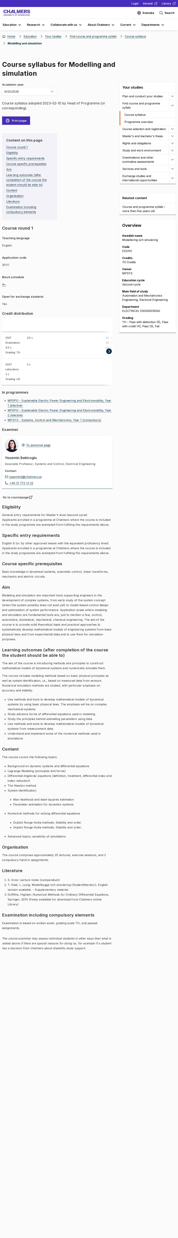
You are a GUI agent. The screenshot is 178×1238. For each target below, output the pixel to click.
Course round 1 (17, 147)
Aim (8, 169)
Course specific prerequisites (26, 164)
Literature (13, 201)
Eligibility (12, 152)
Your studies (132, 87)
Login (135, 3)
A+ (4, 284)
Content (11, 190)
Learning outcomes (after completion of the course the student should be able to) (26, 179)
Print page (19, 120)
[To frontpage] (17, 13)
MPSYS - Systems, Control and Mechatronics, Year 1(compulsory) (54, 420)
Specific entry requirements (25, 158)
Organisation (15, 196)
